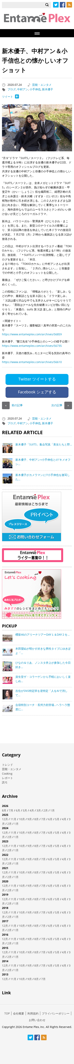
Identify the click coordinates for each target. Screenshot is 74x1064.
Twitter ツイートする (37, 379)
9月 (29, 819)
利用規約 (32, 1013)
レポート (7, 778)
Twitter (56, 5)
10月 (22, 819)
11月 (13, 819)
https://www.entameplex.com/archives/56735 (32, 346)
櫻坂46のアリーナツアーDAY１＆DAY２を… (42, 634)
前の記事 (14, 405)
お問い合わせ (37, 1020)
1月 (52, 810)
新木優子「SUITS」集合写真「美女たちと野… (43, 444)
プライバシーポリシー (55, 1013)
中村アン (22, 89)
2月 (45, 810)
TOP (7, 1013)
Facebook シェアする (37, 392)
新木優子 (47, 89)
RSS (69, 5)
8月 (4, 810)
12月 (5, 819)
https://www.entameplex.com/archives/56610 (32, 362)
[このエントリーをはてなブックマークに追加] (17, 97)
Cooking (7, 773)
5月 (25, 810)
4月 (32, 810)
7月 (11, 810)
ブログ (11, 89)
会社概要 (18, 1013)
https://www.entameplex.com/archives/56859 (32, 334)
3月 (39, 810)
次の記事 (60, 405)
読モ (4, 782)
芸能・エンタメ (42, 85)
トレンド (7, 765)
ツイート (7, 96)
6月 (18, 810)
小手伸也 (35, 89)
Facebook (62, 5)
